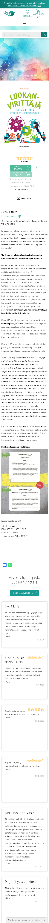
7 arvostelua (24, 161)
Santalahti (17, 520)
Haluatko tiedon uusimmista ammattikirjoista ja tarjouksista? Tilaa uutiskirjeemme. (24, 4)
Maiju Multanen (9, 211)
